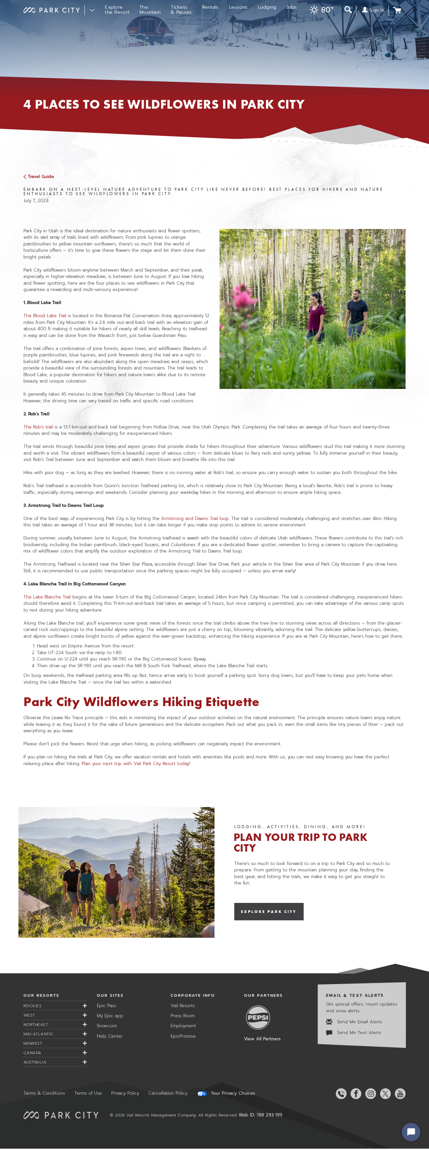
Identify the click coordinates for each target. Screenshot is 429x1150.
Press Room (183, 1016)
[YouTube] (399, 1093)
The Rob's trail (38, 427)
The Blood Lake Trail (44, 315)
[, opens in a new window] (116, 872)
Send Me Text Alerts (358, 1033)
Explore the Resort (117, 10)
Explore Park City (269, 911)
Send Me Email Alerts (358, 1022)
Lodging (267, 7)
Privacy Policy (125, 1093)
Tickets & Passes (181, 10)
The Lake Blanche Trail (47, 597)
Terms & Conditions (44, 1093)
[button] (320, 10)
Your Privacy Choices (232, 1093)
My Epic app (110, 1016)
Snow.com (107, 1026)
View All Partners (262, 1039)
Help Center (110, 1036)
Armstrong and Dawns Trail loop (195, 518)
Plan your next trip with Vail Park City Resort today (135, 763)
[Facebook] (354, 1093)
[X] (384, 1093)
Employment (183, 1026)
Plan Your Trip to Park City (301, 842)
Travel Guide (41, 176)
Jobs (292, 7)
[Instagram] (369, 1093)
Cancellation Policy (167, 1093)
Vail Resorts (183, 1005)
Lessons (238, 7)
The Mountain (150, 10)
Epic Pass (106, 1005)
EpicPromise (183, 1036)
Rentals (210, 7)
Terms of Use (88, 1093)
